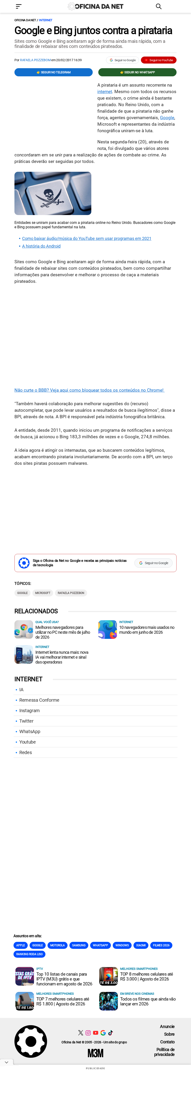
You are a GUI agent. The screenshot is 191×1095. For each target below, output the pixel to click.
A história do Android (41, 246)
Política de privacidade (164, 1052)
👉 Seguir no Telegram (54, 72)
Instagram (29, 710)
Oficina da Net (25, 20)
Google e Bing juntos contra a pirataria (93, 30)
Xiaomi (141, 945)
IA (21, 689)
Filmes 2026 (161, 945)
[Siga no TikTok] (110, 1033)
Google (167, 117)
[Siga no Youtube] (96, 1033)
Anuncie (167, 1026)
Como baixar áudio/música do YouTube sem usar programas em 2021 (86, 238)
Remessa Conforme (39, 700)
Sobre (169, 1034)
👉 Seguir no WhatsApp (137, 72)
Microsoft (42, 593)
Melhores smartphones (139, 968)
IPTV (39, 968)
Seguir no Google (125, 60)
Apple (20, 945)
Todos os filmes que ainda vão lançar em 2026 (148, 1001)
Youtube (27, 742)
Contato (167, 1041)
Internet (45, 20)
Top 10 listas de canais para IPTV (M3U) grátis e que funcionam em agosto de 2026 (64, 979)
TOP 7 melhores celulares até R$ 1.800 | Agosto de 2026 (62, 1001)
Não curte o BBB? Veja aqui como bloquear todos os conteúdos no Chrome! (89, 390)
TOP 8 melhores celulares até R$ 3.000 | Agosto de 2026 (146, 976)
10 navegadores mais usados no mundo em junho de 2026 (146, 630)
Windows (122, 945)
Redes (25, 752)
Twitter (26, 721)
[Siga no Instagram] (88, 1033)
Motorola (57, 945)
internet (104, 91)
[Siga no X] (81, 1033)
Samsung (78, 945)
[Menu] (25, 7)
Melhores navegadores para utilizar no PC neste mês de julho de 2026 (62, 632)
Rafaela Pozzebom (35, 60)
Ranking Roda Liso (29, 954)
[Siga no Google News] (103, 1033)
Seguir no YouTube (161, 60)
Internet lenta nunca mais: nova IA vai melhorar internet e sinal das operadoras (62, 657)
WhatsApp (29, 731)
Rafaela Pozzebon (71, 593)
